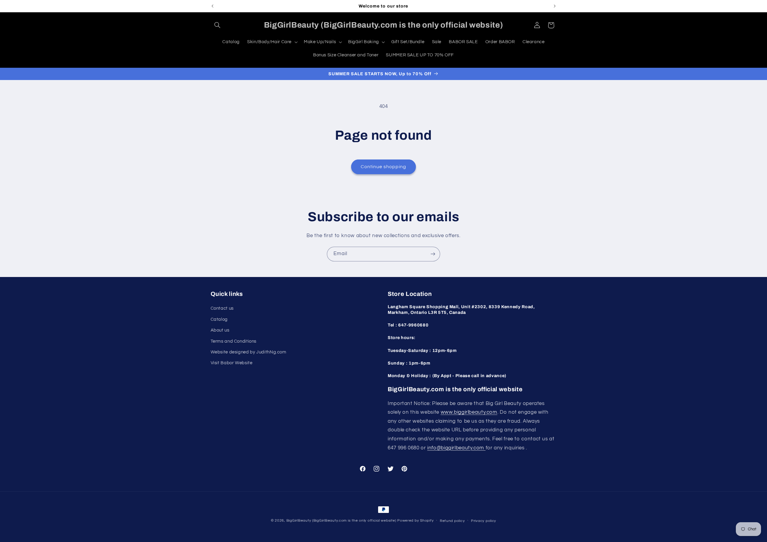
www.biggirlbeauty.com (469, 412)
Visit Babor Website (232, 363)
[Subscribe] (433, 254)
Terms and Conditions (234, 341)
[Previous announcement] (212, 6)
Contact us (222, 308)
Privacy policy (483, 521)
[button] (217, 25)
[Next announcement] (554, 6)
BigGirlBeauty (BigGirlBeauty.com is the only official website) (341, 520)
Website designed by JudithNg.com (248, 352)
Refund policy (452, 521)
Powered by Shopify (415, 520)
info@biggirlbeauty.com (456, 448)
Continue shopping (384, 166)
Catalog (219, 319)
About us (220, 330)
